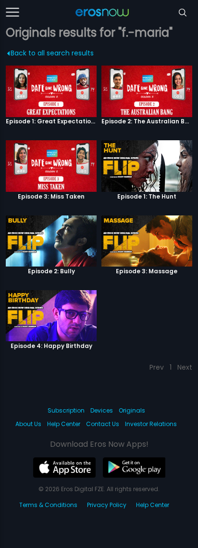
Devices (101, 410)
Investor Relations (151, 424)
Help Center (63, 424)
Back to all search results (52, 53)
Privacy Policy (106, 505)
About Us (28, 424)
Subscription (66, 410)
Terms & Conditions (48, 505)
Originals (132, 410)
